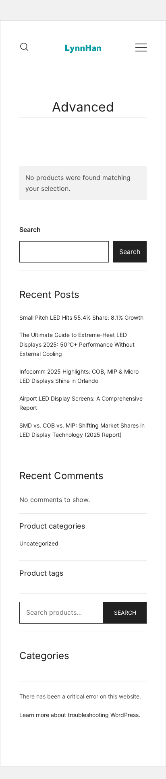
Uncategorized (38, 543)
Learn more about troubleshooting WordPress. (79, 714)
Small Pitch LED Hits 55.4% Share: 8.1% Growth (81, 317)
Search (30, 229)
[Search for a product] (24, 47)
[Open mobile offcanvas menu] (141, 46)
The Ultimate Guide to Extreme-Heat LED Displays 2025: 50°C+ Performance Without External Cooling (77, 344)
